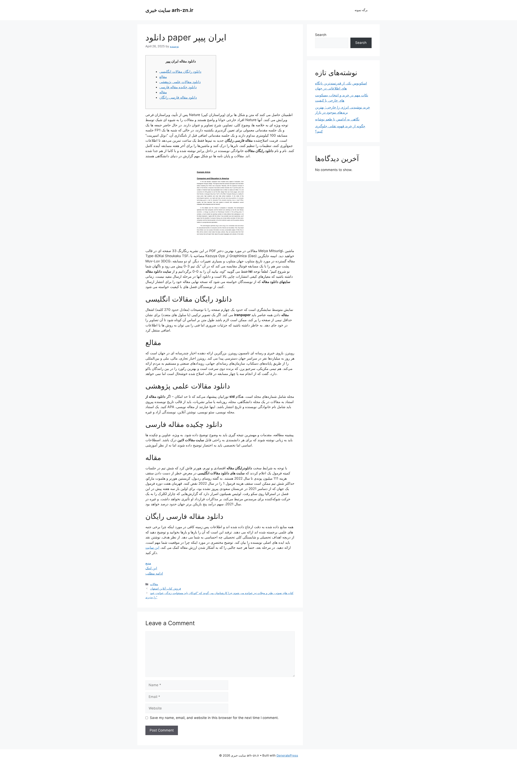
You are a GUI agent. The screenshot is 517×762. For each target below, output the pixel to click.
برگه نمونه (361, 10)
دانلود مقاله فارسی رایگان (178, 97)
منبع (148, 563)
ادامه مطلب (154, 573)
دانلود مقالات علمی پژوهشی (180, 82)
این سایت (152, 548)
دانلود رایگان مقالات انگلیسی (180, 72)
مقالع (163, 77)
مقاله (163, 92)
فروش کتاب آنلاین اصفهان (165, 588)
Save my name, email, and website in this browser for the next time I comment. (214, 718)
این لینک (151, 568)
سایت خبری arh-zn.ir (169, 10)
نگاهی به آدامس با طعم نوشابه (337, 119)
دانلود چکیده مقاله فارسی (178, 87)
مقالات (154, 584)
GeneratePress (287, 755)
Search (320, 35)
